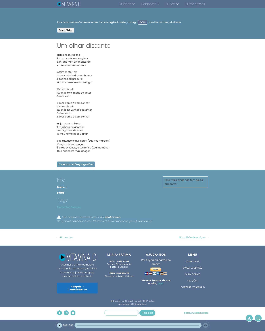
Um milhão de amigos (192, 237)
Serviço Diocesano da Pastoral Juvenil (119, 264)
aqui (160, 283)
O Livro (170, 4)
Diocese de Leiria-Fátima (119, 274)
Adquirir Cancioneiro (77, 288)
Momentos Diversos (69, 207)
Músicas (125, 4)
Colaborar (148, 4)
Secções (192, 280)
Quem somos (195, 4)
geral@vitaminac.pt (196, 313)
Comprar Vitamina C (193, 287)
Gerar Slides (66, 30)
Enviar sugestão (193, 267)
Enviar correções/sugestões (76, 164)
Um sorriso (66, 237)
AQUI (143, 22)
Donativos (192, 261)
